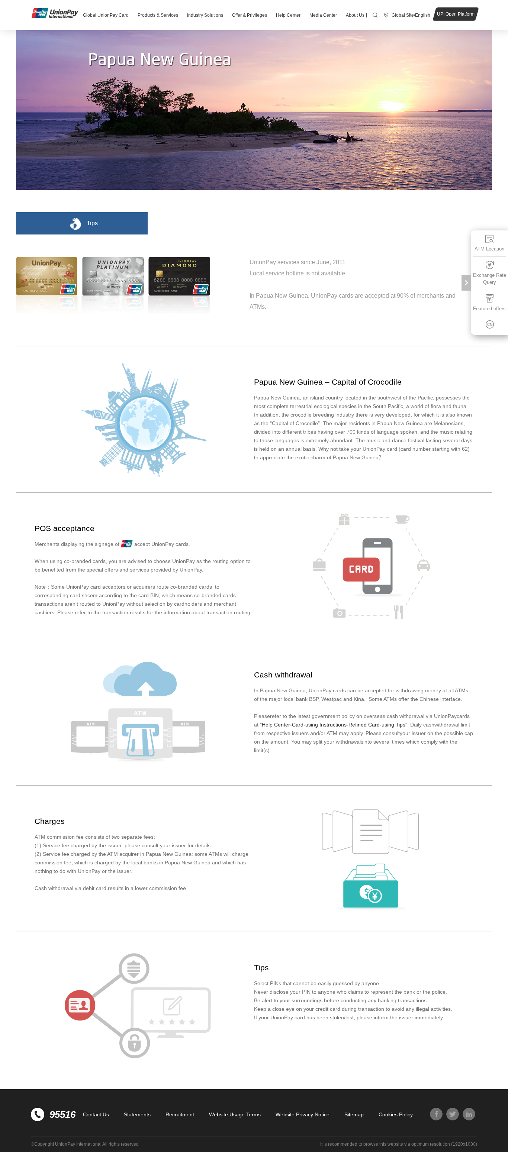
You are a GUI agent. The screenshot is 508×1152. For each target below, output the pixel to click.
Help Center (288, 15)
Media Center (323, 15)
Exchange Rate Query (489, 278)
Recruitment (179, 1114)
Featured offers (489, 308)
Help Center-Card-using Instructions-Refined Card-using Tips (333, 725)
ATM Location (489, 249)
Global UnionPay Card (106, 15)
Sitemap (354, 1114)
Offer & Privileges (249, 15)
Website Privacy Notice (302, 1114)
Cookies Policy (396, 1114)
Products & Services (158, 15)
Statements (137, 1114)
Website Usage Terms (235, 1114)
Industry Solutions (205, 15)
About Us (355, 15)
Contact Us (96, 1114)
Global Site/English (411, 15)
